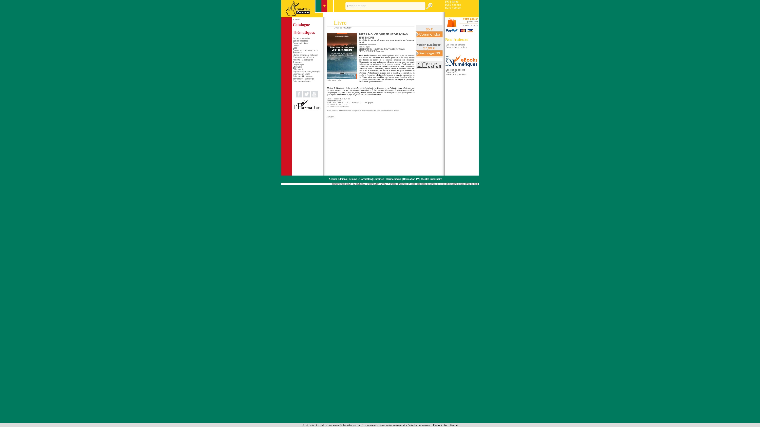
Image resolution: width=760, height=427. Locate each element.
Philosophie (298, 69)
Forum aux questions (456, 74)
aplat (339, 80)
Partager (330, 116)
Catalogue (301, 24)
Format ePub (452, 72)
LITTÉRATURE (365, 49)
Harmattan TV (411, 179)
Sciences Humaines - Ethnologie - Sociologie (303, 77)
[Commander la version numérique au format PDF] (429, 53)
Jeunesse (297, 62)
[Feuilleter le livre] (430, 68)
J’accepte (454, 425)
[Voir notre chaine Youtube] (314, 96)
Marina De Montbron (367, 44)
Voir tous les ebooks (455, 70)
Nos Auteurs (456, 39)
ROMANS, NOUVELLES (385, 49)
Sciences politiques (302, 81)
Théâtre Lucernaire (431, 179)
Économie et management (305, 50)
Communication (300, 43)
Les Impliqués (364, 47)
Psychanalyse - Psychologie (306, 71)
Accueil (296, 19)
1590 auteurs (453, 7)
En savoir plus (440, 425)
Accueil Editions (338, 179)
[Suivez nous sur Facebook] (299, 96)
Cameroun (380, 51)
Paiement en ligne (406, 184)
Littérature (297, 67)
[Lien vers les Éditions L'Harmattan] (307, 109)
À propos (392, 184)
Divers (296, 45)
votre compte (471, 25)
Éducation (297, 52)
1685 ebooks (453, 4)
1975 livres (451, 1)
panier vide (472, 21)
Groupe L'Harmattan (360, 179)
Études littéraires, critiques (305, 55)
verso (334, 80)
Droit (295, 48)
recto (329, 80)
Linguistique (298, 64)
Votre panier (470, 18)
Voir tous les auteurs (455, 44)
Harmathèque (393, 179)
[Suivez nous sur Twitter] (306, 96)
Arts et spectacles (301, 38)
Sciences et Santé (301, 74)
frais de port (472, 184)
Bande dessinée (300, 41)
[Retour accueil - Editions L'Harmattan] (307, 16)
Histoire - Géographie (303, 60)
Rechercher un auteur (456, 47)
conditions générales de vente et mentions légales (441, 184)
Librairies (378, 179)
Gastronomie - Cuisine (303, 57)
